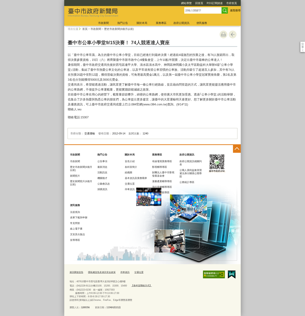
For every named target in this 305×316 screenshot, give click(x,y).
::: (63, 1)
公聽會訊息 (103, 183)
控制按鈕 (237, 149)
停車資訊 (130, 189)
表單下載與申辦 (78, 217)
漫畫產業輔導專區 (162, 181)
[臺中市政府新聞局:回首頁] (120, 13)
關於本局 (142, 22)
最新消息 (102, 167)
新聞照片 (75, 175)
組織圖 (128, 172)
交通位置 (130, 183)
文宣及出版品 (77, 234)
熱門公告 (122, 22)
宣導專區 (75, 240)
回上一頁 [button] (233, 34)
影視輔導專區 (159, 167)
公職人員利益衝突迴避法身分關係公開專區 (191, 173)
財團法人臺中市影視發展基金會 (163, 174)
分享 (302, 44)
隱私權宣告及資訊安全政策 (102, 272)
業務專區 (161, 22)
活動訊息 (102, 172)
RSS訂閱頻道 (215, 3)
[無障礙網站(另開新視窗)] (214, 274)
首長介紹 (130, 161)
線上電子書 (76, 228)
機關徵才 (102, 178)
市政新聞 (103, 22)
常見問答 (75, 223)
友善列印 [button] (223, 34)
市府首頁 (231, 3)
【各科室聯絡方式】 (141, 285)
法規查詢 (75, 212)
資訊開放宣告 (76, 272)
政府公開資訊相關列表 (191, 163)
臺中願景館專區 (160, 192)
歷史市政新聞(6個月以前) (119, 28)
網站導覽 (186, 3)
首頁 (85, 28)
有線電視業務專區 (162, 161)
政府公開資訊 (181, 22)
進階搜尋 (235, 10)
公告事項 (102, 161)
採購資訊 (102, 189)
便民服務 (201, 22)
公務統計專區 (187, 182)
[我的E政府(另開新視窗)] (231, 275)
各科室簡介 (131, 167)
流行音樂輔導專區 (162, 186)
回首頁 (199, 3)
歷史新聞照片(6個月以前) (81, 183)
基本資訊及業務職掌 (136, 178)
